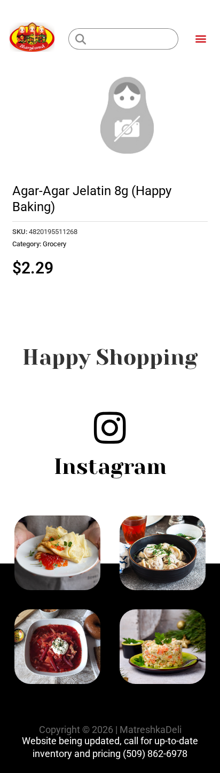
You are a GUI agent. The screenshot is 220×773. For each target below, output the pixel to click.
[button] (200, 38)
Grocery (54, 244)
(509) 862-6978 (155, 753)
